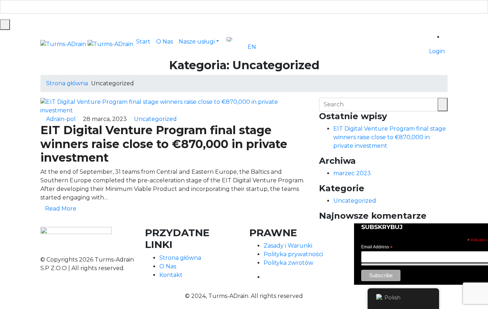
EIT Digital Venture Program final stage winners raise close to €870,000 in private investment (163, 143)
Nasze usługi (197, 41)
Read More (61, 208)
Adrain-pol (61, 119)
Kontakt (171, 275)
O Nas (164, 41)
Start (143, 41)
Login (437, 51)
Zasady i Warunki (288, 245)
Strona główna (67, 83)
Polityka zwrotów (288, 262)
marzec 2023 (352, 173)
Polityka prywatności (293, 254)
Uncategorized (155, 119)
